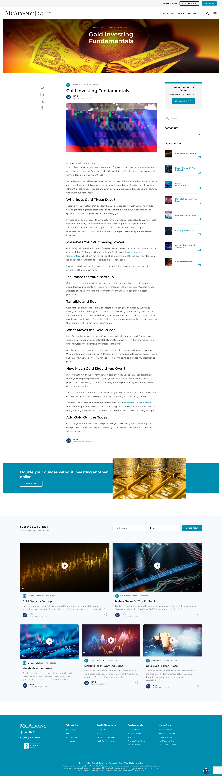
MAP (68, 733)
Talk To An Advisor (135, 745)
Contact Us (70, 741)
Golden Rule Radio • (80, 85)
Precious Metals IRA (135, 730)
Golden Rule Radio (166, 737)
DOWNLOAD (31, 483)
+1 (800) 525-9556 (170, 3)
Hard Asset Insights (73, 737)
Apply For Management (106, 741)
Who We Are (102, 730)
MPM (75, 96)
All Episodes (167, 13)
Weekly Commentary (167, 733)
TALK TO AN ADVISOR (189, 3)
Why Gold (132, 737)
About (181, 13)
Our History (70, 730)
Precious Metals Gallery (137, 741)
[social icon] (21, 732)
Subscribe (193, 13)
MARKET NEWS (100, 28)
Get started (209, 3)
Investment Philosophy (106, 737)
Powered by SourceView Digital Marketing (126, 763)
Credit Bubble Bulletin (167, 745)
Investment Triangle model (137, 403)
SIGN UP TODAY (192, 528)
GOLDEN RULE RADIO (119, 28)
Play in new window (86, 163)
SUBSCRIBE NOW (182, 101)
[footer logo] (34, 725)
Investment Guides (166, 730)
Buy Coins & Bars (134, 733)
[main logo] (31, 13)
